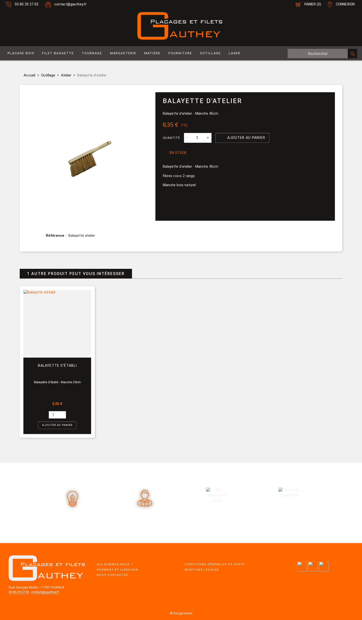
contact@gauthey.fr (70, 4)
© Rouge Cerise (181, 613)
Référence (55, 236)
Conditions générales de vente (215, 564)
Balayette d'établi (57, 366)
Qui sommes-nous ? (115, 564)
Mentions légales (202, 569)
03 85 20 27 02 (26, 4)
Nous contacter (112, 575)
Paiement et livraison (117, 569)
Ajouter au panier (242, 137)
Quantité (171, 138)
